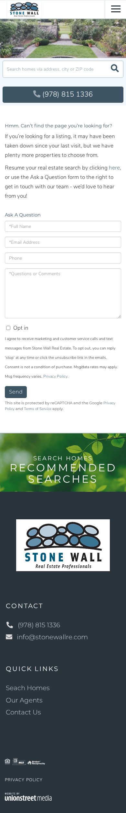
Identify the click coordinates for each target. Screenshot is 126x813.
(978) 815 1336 (67, 94)
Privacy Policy (55, 376)
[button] (115, 69)
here (114, 167)
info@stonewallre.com (52, 637)
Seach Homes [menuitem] (28, 688)
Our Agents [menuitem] (24, 700)
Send (16, 392)
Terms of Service (37, 408)
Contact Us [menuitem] (23, 712)
